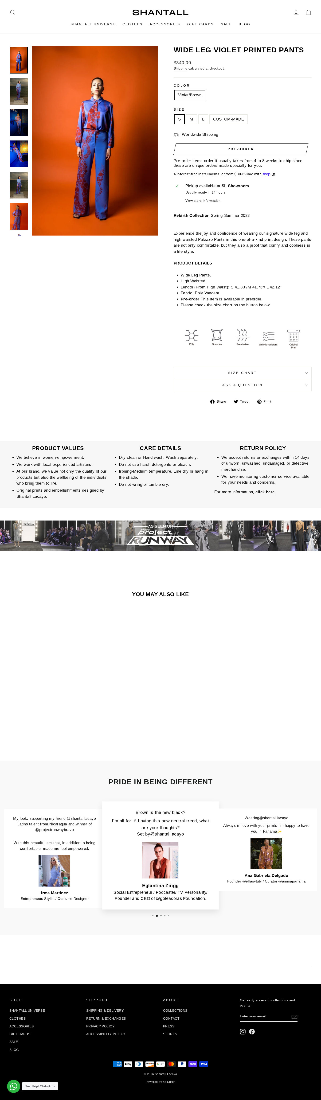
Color (182, 85)
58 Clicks (169, 1082)
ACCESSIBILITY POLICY (105, 1034)
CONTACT (171, 1018)
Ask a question (242, 385)
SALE (226, 24)
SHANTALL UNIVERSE (93, 24)
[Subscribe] (294, 1017)
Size (179, 109)
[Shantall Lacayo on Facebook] (252, 1031)
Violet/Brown (189, 95)
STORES (170, 1034)
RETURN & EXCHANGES (106, 1018)
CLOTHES (132, 24)
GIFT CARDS (200, 24)
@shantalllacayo (167, 834)
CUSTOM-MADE (228, 119)
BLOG (245, 24)
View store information (203, 200)
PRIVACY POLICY (100, 1026)
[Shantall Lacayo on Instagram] (243, 1031)
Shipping (180, 68)
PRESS (168, 1026)
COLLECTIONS (175, 1010)
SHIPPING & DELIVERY (105, 1010)
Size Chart (242, 373)
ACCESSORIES (165, 24)
